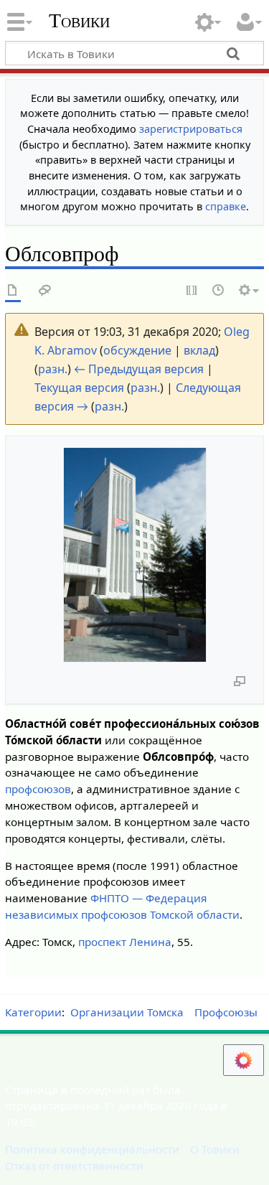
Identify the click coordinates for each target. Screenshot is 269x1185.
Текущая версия (79, 387)
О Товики (215, 1149)
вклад (199, 350)
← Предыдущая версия (139, 369)
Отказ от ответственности (74, 1165)
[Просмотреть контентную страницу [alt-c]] (13, 291)
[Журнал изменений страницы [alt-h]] (219, 291)
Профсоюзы (226, 1012)
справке (225, 206)
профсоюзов (38, 789)
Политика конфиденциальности (92, 1149)
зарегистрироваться (190, 129)
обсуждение (137, 350)
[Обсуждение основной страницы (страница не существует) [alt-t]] (45, 291)
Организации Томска (127, 1012)
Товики (79, 21)
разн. (52, 369)
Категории (33, 1012)
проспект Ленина (124, 942)
